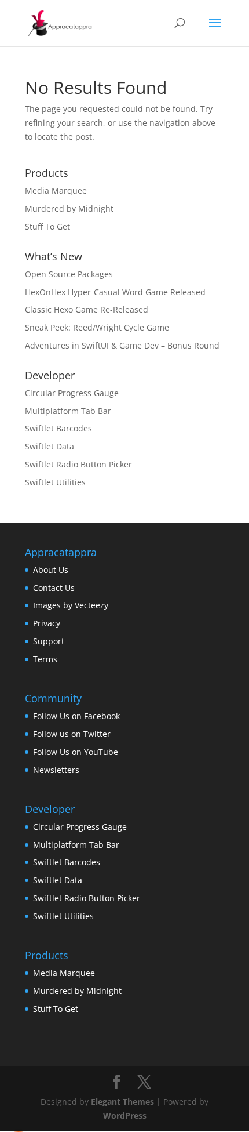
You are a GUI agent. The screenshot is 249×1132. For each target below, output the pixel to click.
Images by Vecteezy (70, 605)
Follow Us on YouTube (75, 751)
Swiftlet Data (49, 446)
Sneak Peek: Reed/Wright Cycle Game (97, 327)
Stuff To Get (47, 226)
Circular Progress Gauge (72, 392)
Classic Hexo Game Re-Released (86, 309)
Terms (45, 659)
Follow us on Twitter (72, 733)
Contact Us (54, 587)
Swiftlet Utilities (55, 482)
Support (48, 641)
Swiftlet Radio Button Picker (78, 464)
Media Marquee (56, 190)
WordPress (125, 1115)
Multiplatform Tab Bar (68, 410)
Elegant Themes (122, 1101)
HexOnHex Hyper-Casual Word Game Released (115, 291)
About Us (50, 569)
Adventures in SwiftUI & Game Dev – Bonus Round (122, 345)
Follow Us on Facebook (76, 715)
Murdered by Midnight (69, 208)
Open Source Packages (69, 274)
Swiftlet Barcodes (58, 428)
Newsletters (56, 769)
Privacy (46, 623)
